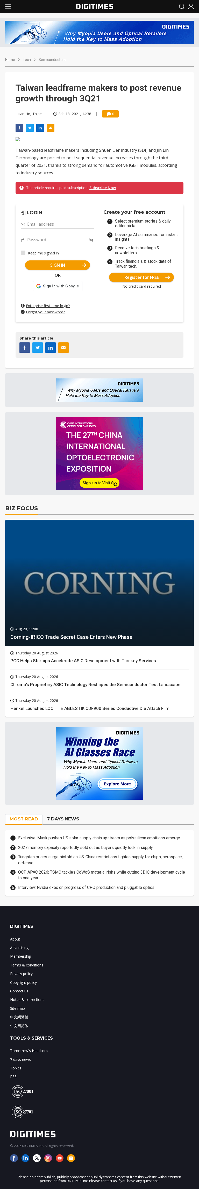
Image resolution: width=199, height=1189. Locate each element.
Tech (27, 60)
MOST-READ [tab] (24, 818)
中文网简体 (19, 1025)
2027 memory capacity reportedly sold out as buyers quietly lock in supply (85, 847)
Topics (15, 1068)
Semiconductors (52, 60)
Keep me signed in (43, 253)
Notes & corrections (27, 999)
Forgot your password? (45, 311)
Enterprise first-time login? (48, 305)
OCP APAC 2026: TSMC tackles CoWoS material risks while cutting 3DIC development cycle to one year (101, 875)
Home (10, 60)
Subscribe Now (102, 187)
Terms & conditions (26, 965)
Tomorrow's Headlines (29, 1050)
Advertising (19, 947)
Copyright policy (23, 982)
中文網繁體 (19, 1016)
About (15, 939)
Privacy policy (21, 973)
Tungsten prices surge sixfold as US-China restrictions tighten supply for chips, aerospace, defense (100, 859)
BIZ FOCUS (21, 508)
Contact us (19, 990)
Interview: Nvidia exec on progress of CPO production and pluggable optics (86, 887)
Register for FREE (141, 277)
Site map (17, 1008)
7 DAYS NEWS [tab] (63, 818)
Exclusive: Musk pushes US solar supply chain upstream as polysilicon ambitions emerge (99, 837)
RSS (13, 1076)
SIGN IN (57, 265)
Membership (20, 956)
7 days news (20, 1059)
